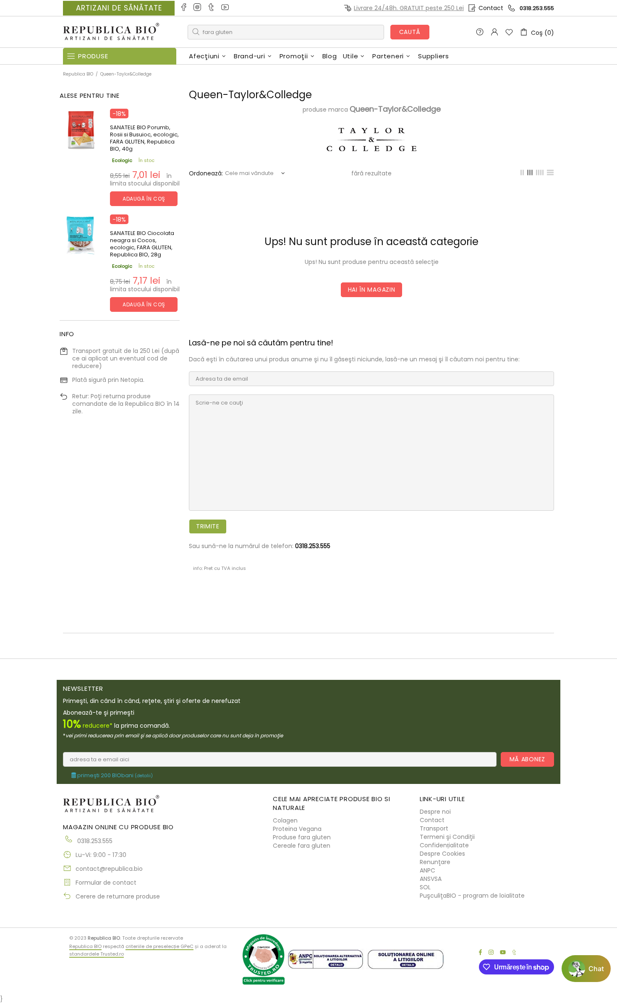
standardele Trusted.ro (96, 954)
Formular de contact (106, 882)
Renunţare (435, 862)
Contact (490, 8)
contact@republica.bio (109, 868)
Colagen (285, 820)
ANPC (427, 870)
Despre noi (435, 811)
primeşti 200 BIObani (114, 775)
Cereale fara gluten (301, 845)
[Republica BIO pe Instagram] (198, 8)
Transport (434, 828)
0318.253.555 (537, 8)
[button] (586, 968)
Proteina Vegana (297, 829)
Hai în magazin (371, 289)
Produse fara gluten (302, 837)
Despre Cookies (442, 853)
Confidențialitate (444, 845)
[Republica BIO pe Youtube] (225, 8)
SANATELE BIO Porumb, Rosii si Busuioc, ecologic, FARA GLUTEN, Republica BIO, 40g (144, 138)
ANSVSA (431, 879)
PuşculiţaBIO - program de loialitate (472, 895)
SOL (425, 887)
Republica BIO (111, 32)
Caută (410, 32)
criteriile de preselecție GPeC (159, 946)
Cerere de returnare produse (118, 896)
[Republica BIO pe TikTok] (212, 8)
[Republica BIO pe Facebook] (184, 8)
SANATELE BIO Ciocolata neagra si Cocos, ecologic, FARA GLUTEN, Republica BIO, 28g (142, 244)
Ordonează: (206, 173)
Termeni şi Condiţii (447, 837)
